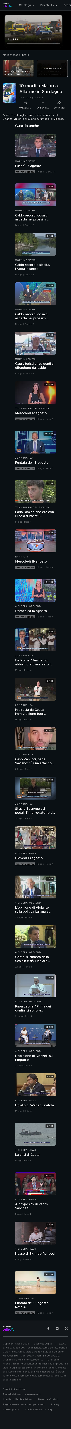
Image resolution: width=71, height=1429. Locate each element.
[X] (66, 1328)
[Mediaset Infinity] (7, 5)
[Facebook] (48, 1328)
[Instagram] (57, 1328)
